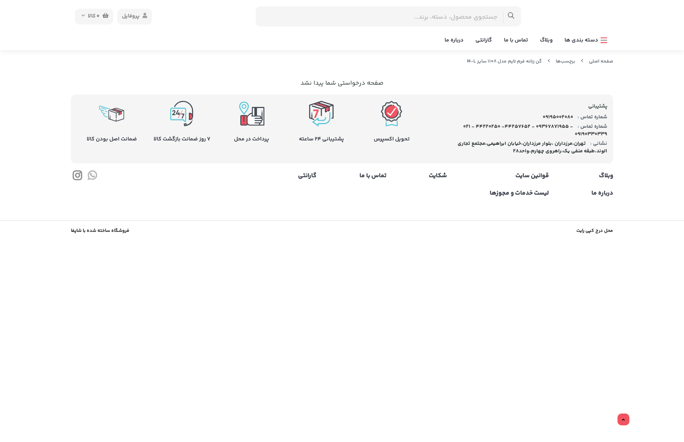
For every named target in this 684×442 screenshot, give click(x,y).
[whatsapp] (92, 177)
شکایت (438, 176)
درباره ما (454, 40)
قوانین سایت (532, 176)
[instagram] (77, 177)
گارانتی (483, 40)
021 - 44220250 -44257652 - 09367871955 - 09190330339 (535, 130)
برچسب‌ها (565, 61)
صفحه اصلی (601, 61)
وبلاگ (546, 40)
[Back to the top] (623, 419)
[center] (511, 16)
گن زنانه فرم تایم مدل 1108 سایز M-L (504, 61)
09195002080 (557, 117)
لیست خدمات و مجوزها (519, 193)
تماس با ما (516, 40)
